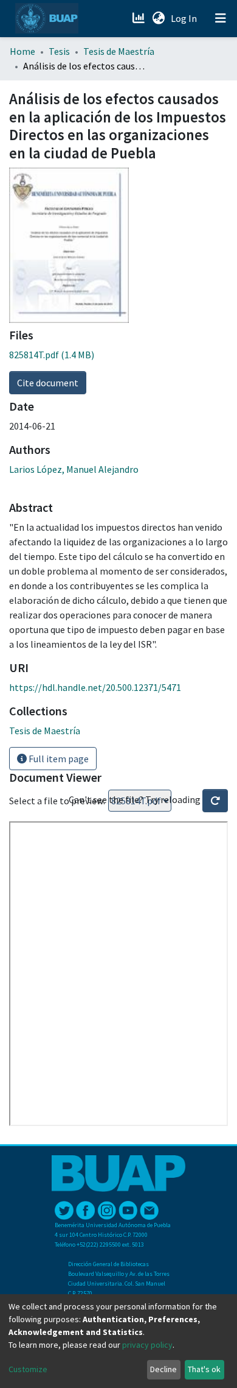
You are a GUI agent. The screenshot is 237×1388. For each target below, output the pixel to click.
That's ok (204, 1369)
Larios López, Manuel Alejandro (74, 469)
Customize (28, 1369)
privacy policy (147, 1344)
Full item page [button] (58, 758)
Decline (163, 1369)
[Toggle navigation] (220, 18)
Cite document (47, 383)
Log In (185, 18)
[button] (158, 18)
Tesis (59, 51)
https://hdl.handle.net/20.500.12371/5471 (95, 687)
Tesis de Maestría (118, 51)
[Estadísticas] (139, 18)
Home (22, 51)
